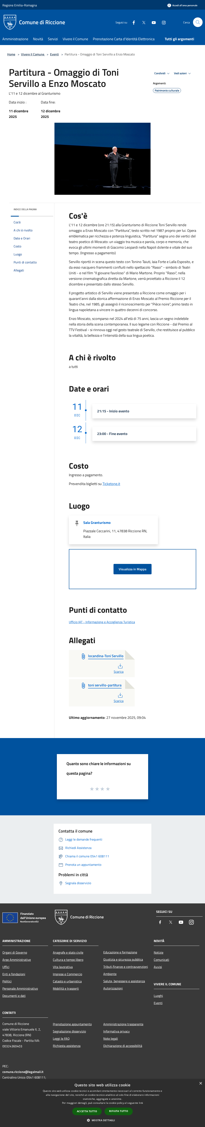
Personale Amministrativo (20, 988)
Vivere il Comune (33, 54)
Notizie (158, 952)
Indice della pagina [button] (25, 209)
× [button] (200, 1083)
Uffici (5, 966)
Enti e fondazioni (13, 974)
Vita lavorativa (63, 966)
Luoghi (158, 995)
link (141, 1103)
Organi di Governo (14, 952)
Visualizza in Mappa (132, 569)
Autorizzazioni (113, 988)
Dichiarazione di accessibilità (122, 1045)
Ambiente (110, 973)
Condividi (160, 73)
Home (11, 54)
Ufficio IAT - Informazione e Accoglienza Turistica (102, 622)
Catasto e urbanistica (67, 981)
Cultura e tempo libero (68, 959)
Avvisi (158, 966)
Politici (7, 981)
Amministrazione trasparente (123, 1024)
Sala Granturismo (97, 522)
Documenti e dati (14, 995)
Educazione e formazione (120, 952)
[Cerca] (198, 22)
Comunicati (161, 959)
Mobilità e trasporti (66, 988)
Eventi (54, 54)
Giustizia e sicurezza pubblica (123, 959)
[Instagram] (162, 22)
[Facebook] (132, 22)
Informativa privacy (116, 1031)
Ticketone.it (111, 483)
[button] (102, 1120)
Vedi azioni (180, 73)
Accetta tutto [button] (87, 1111)
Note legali (110, 1038)
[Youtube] (152, 22)
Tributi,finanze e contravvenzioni (125, 966)
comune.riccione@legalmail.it (22, 1071)
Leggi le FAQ (61, 1038)
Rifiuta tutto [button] (118, 1111)
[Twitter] (142, 22)
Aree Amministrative (16, 959)
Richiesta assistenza (66, 1045)
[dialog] (102, 1103)
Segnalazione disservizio (69, 1031)
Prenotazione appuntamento (72, 1024)
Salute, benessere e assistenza (124, 981)
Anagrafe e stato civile (68, 952)
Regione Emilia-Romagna (19, 5)
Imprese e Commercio (67, 974)
